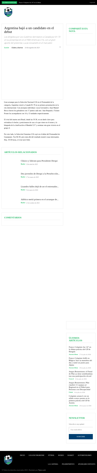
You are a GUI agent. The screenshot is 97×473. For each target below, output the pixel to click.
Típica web (42, 470)
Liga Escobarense (36, 455)
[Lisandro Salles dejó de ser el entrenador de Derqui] (11, 188)
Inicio (22, 455)
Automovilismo (73, 354)
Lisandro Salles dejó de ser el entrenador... (40, 186)
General (71, 379)
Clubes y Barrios (17, 47)
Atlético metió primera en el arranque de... (39, 199)
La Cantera (53, 464)
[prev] (49, 2)
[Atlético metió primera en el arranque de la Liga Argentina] (11, 201)
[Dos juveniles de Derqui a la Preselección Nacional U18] (11, 175)
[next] (53, 2)
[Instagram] (78, 2)
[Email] (88, 39)
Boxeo (61, 455)
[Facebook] (74, 2)
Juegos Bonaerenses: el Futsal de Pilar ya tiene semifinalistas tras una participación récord (81, 374)
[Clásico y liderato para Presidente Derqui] (11, 162)
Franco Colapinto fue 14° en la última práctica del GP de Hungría (80, 349)
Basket (6, 47)
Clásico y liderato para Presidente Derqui (39, 161)
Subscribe (81, 437)
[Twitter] (82, 2)
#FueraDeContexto (86, 464)
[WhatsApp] (83, 39)
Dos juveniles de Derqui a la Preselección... (40, 174)
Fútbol (71, 392)
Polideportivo (68, 464)
